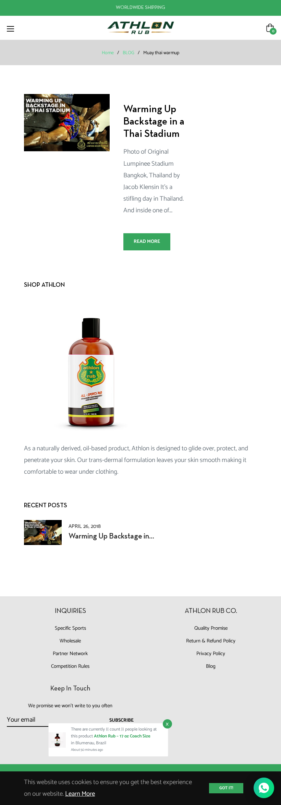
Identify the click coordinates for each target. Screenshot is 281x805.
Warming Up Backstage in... (111, 536)
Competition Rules (70, 666)
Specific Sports (70, 628)
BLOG (128, 53)
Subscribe (121, 720)
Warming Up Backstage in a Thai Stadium (153, 122)
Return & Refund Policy (210, 641)
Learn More (80, 794)
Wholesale (70, 641)
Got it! (226, 788)
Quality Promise (211, 628)
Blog (211, 666)
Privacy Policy (210, 653)
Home (108, 53)
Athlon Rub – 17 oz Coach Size (122, 736)
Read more (147, 242)
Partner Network (70, 653)
